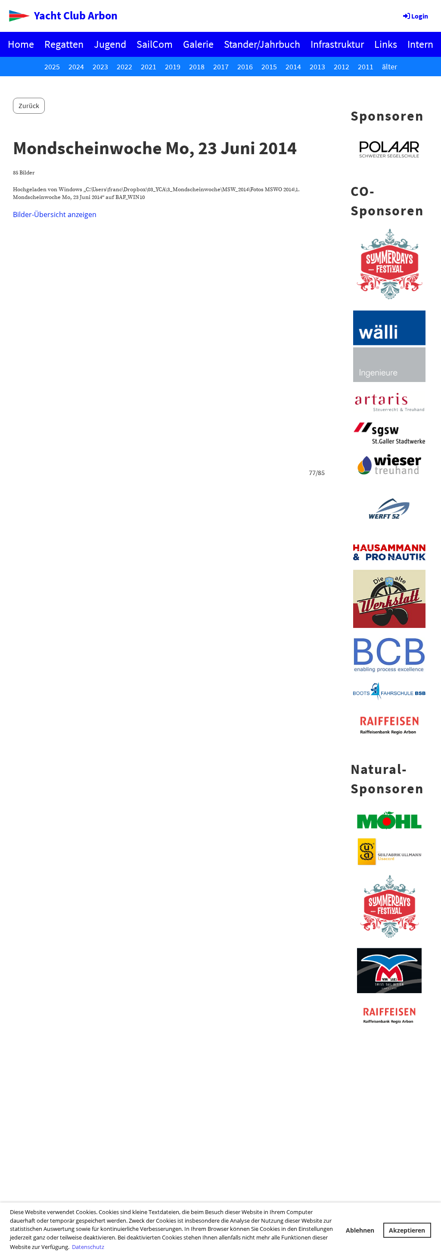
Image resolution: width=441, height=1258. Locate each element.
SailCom (155, 44)
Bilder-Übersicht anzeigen (54, 214)
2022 (124, 66)
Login (419, 16)
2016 (245, 66)
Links (385, 44)
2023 (100, 66)
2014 (293, 66)
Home (21, 44)
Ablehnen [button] (360, 1230)
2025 (52, 66)
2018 (197, 66)
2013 (317, 66)
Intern (420, 44)
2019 (172, 66)
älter (389, 66)
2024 (76, 66)
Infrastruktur (337, 44)
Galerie (198, 44)
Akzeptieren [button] (407, 1230)
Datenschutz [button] (88, 1247)
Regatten (64, 44)
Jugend (110, 44)
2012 (341, 66)
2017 (221, 66)
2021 (148, 66)
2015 (269, 66)
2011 (365, 66)
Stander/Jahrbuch (262, 44)
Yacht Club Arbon (76, 15)
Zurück (29, 105)
